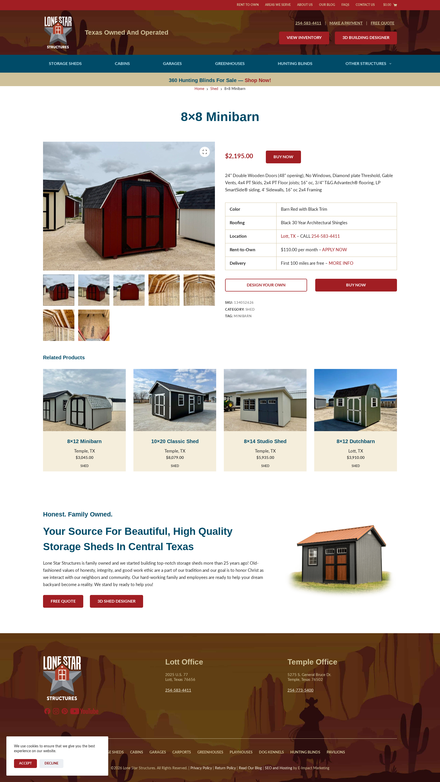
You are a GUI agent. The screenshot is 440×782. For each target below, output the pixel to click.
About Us (305, 4)
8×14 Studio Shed (265, 441)
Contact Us (365, 4)
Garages (172, 64)
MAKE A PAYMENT (346, 23)
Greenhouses (230, 64)
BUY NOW (283, 157)
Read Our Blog (250, 768)
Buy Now (356, 285)
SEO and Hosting (278, 768)
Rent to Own (248, 4)
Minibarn (243, 316)
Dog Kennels (271, 752)
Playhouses (241, 752)
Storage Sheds (65, 64)
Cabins (122, 64)
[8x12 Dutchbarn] (355, 400)
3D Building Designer (365, 38)
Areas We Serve (278, 4)
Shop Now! (258, 80)
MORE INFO (341, 263)
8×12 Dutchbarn (356, 441)
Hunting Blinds (295, 64)
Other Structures (366, 64)
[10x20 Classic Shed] (174, 400)
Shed (250, 309)
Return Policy (225, 768)
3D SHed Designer (116, 601)
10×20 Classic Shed (175, 441)
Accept (25, 763)
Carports (181, 752)
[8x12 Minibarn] (84, 400)
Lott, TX (288, 236)
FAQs (345, 4)
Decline (51, 763)
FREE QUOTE (382, 23)
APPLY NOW (334, 250)
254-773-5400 (300, 690)
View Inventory (304, 38)
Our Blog (327, 4)
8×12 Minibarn (84, 441)
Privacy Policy (201, 768)
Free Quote (63, 601)
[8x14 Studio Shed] (265, 400)
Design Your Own (266, 285)
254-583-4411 (308, 23)
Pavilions (336, 752)
